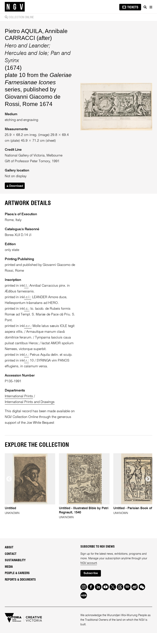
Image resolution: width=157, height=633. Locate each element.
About (9, 547)
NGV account (88, 563)
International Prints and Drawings (30, 402)
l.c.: (26, 308)
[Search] (145, 7)
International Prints (19, 396)
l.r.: (26, 355)
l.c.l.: (27, 297)
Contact (10, 553)
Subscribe (90, 573)
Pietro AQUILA (23, 31)
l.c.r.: (28, 326)
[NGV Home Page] (15, 6)
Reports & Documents (20, 579)
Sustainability (15, 560)
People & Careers (17, 573)
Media (9, 566)
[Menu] (150, 7)
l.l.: (26, 285)
